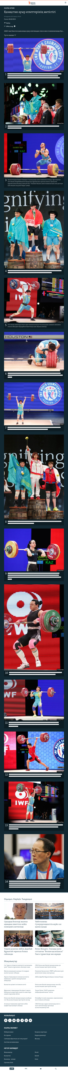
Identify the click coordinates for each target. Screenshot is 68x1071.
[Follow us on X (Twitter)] (10, 1020)
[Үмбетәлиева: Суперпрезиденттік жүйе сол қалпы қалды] (49, 911)
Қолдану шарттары (41, 1032)
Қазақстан (7, 1056)
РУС (26, 1068)
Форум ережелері (40, 1035)
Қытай (37, 1056)
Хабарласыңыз (8, 1032)
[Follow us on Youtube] (14, 1020)
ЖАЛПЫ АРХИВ (9, 8)
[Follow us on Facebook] (5, 1020)
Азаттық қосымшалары (11, 1042)
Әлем (36, 1059)
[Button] (7, 23)
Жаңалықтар (8, 1052)
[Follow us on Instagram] (18, 1020)
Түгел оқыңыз (9, 35)
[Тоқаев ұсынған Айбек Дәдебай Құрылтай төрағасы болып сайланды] (18, 938)
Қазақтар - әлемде (9, 1059)
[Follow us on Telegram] (22, 1020)
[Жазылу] (30, 1020)
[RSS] (26, 1020)
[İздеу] (55, 1069)
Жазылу (37, 1039)
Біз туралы (7, 1035)
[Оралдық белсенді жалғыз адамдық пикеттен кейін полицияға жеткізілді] (18, 911)
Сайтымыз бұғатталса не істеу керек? (15, 1039)
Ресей (36, 1052)
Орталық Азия (8, 1062)
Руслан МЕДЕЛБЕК (10, 19)
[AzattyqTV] (40, 1069)
